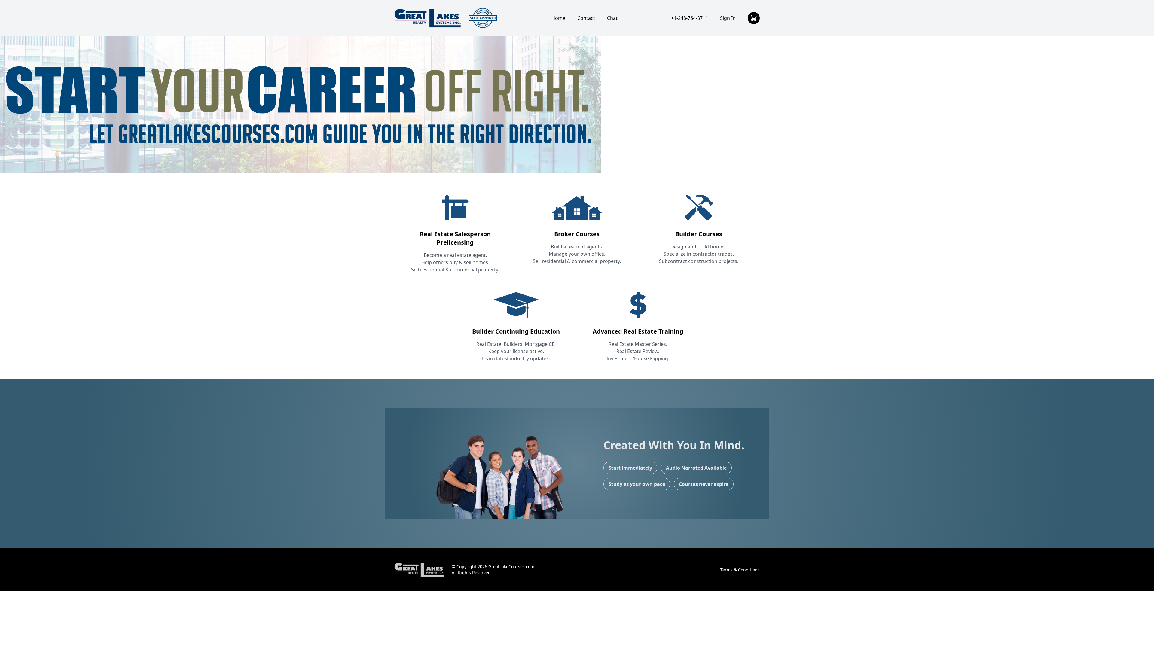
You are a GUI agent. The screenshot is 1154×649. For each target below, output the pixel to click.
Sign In (728, 18)
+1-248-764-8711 (689, 18)
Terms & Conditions (740, 570)
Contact (586, 18)
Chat (612, 18)
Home (558, 18)
